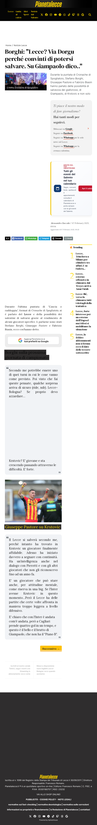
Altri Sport (26, 13)
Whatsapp (69, 137)
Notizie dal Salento (34, 14)
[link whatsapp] (64, 14)
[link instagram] (51, 14)
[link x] (42, 14)
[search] (90, 14)
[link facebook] (46, 14)
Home (8, 45)
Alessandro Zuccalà (60, 223)
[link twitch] (73, 14)
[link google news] (82, 14)
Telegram (45, 238)
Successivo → (51, 648)
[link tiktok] (69, 14)
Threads (58, 238)
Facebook (68, 133)
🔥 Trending (76, 247)
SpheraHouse (53, 820)
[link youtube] (55, 14)
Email (70, 238)
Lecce (11, 11)
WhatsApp (32, 238)
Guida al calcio (18, 14)
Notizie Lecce (20, 45)
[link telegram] (60, 14)
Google (69, 128)
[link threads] (78, 14)
